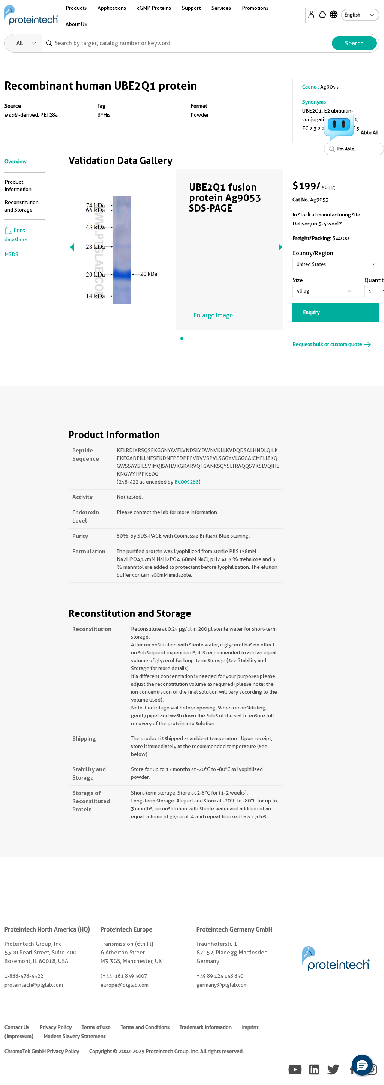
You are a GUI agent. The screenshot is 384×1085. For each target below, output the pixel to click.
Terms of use (96, 1027)
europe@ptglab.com (124, 985)
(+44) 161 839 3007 (123, 976)
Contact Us (16, 1027)
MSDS (11, 254)
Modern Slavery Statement (74, 1036)
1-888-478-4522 (23, 976)
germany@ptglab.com (222, 985)
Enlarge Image (213, 315)
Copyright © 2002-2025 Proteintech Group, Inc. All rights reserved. (166, 1051)
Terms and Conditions (145, 1027)
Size (297, 280)
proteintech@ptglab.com (33, 985)
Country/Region (312, 253)
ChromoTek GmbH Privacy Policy (41, 1051)
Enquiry (311, 312)
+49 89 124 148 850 (219, 976)
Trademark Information (206, 1027)
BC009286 (186, 482)
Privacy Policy (55, 1027)
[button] (362, 1065)
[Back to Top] (339, 1066)
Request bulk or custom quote (327, 344)
